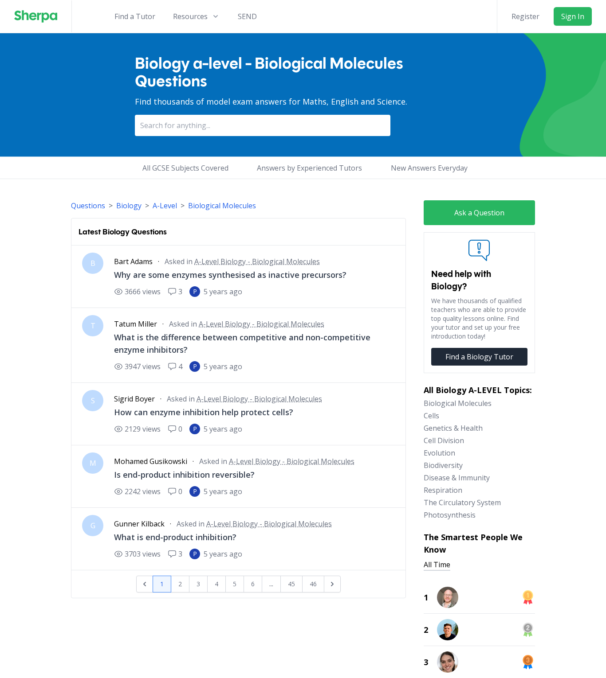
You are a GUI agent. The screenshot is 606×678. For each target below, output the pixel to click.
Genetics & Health (453, 428)
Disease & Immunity (457, 478)
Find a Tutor (134, 16)
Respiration (443, 490)
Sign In (572, 16)
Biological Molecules (222, 205)
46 (313, 584)
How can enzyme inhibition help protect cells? (203, 412)
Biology (129, 205)
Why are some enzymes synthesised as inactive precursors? (230, 274)
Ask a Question (479, 213)
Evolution (439, 453)
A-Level (165, 205)
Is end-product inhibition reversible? (184, 474)
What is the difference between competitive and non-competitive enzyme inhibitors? (242, 343)
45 (291, 584)
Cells (431, 416)
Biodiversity (443, 465)
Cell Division (444, 440)
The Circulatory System (462, 502)
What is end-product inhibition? (175, 537)
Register (525, 16)
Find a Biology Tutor (479, 357)
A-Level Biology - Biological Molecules (257, 261)
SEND (247, 16)
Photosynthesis (450, 515)
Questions (88, 205)
